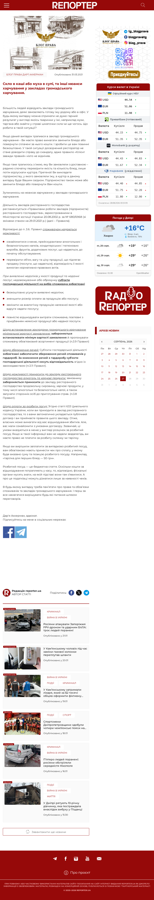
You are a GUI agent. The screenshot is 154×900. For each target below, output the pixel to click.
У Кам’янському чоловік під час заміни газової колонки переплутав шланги (65, 651)
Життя (51, 796)
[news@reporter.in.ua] (99, 858)
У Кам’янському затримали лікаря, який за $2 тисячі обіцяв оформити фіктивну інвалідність (62, 693)
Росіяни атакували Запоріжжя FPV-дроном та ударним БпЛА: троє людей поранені (64, 627)
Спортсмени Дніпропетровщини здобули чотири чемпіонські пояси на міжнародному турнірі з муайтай (64, 725)
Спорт (67, 715)
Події (50, 683)
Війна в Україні (57, 617)
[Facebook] (65, 858)
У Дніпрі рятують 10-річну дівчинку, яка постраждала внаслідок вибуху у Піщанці (62, 806)
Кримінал (53, 611)
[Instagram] (76, 859)
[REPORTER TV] (87, 858)
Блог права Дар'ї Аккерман (24, 74)
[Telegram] (55, 858)
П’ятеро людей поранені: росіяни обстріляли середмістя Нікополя (61, 762)
